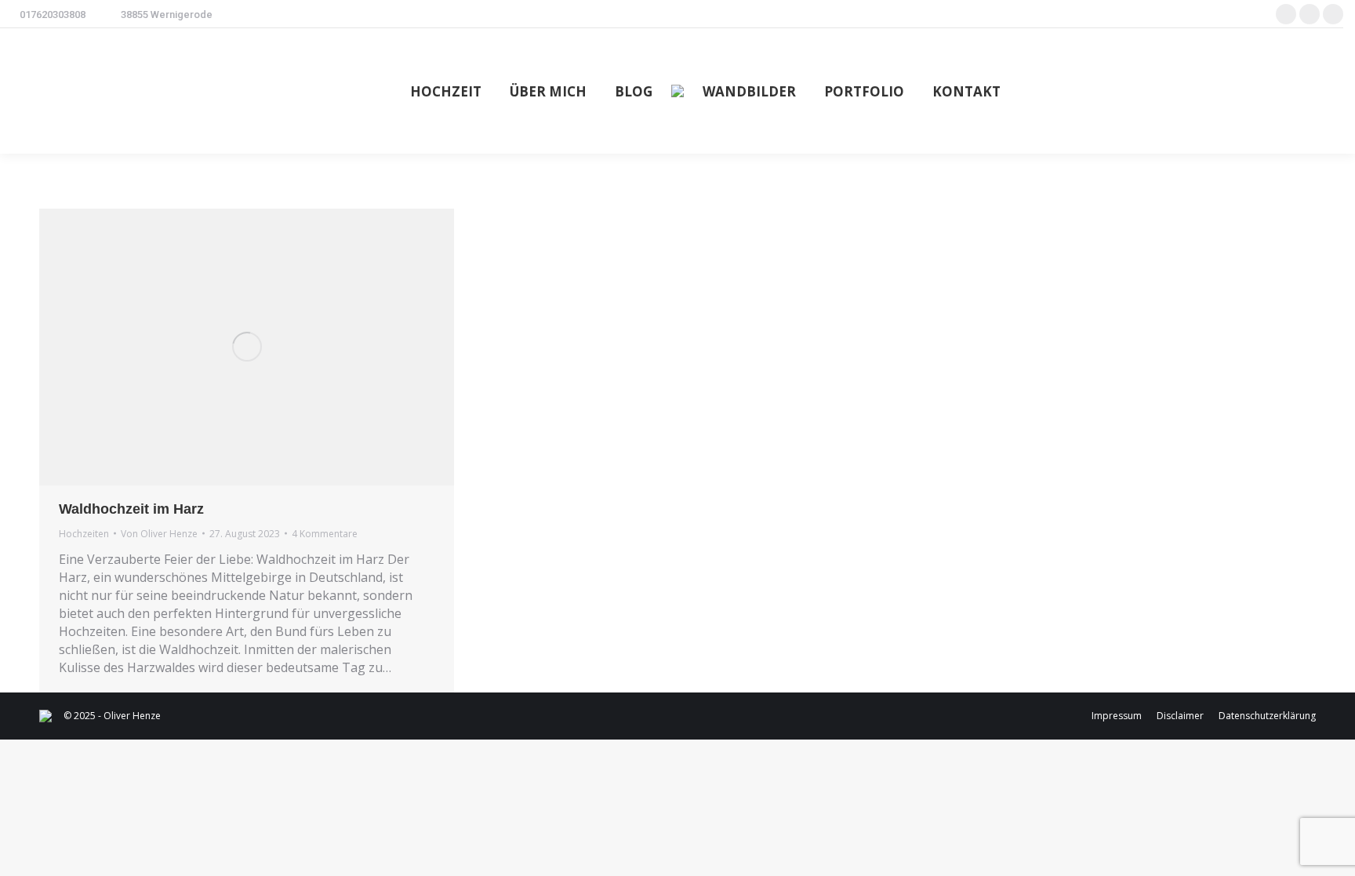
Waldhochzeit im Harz (131, 509)
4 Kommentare (325, 533)
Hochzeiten (84, 533)
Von (159, 533)
